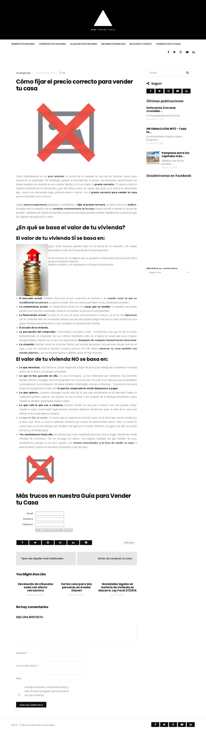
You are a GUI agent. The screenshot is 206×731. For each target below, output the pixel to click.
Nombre (28, 518)
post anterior (56, 176)
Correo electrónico (27, 665)
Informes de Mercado (113, 43)
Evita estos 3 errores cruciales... (161, 109)
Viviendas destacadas (168, 43)
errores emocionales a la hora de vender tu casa (103, 442)
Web (18, 678)
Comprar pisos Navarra (52, 43)
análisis (131, 204)
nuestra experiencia (35, 204)
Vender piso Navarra (23, 43)
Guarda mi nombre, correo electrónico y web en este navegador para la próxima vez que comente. (46, 691)
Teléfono (27, 524)
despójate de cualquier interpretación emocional (107, 340)
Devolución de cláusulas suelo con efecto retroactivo (35, 587)
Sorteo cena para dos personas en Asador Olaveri (76, 587)
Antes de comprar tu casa (115, 558)
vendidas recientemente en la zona (73, 208)
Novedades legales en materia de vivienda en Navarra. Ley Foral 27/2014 (117, 587)
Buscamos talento (141, 43)
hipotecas (131, 315)
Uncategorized (23, 72)
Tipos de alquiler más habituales (42, 558)
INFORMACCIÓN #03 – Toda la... (166, 130)
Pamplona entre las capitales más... (175, 154)
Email (30, 513)
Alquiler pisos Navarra (83, 43)
